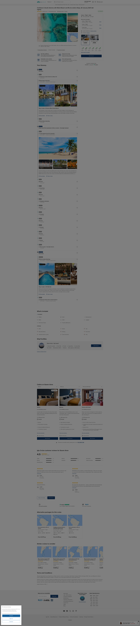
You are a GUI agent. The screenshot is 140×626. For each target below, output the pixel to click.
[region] (11, 615)
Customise (11, 621)
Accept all (11, 615)
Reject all (11, 618)
